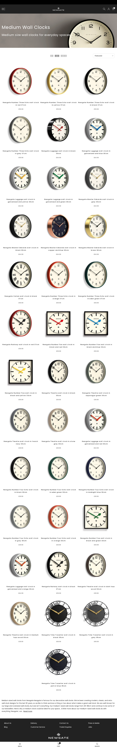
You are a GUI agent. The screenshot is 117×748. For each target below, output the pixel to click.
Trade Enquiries (65, 727)
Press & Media (93, 723)
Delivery (34, 723)
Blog (5, 727)
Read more (27, 711)
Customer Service (38, 727)
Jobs (90, 727)
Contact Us (63, 723)
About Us (7, 723)
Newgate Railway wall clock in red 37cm (20, 344)
